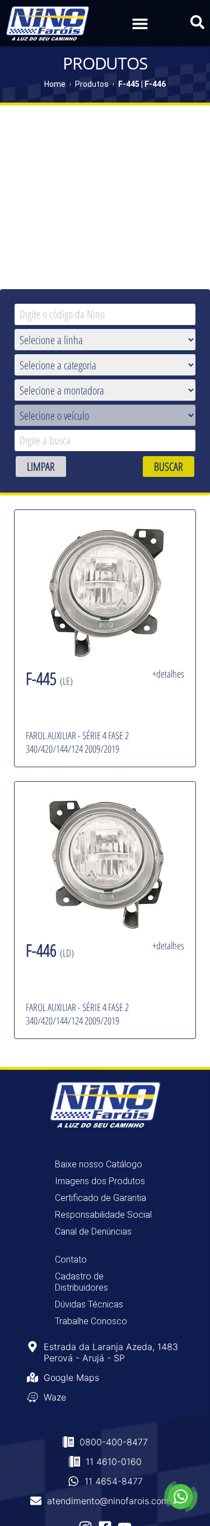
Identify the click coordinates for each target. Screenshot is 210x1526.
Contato (71, 1259)
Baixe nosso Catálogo (98, 1164)
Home (55, 84)
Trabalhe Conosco (91, 1321)
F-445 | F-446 (142, 84)
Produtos (92, 84)
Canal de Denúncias (93, 1231)
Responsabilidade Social (103, 1214)
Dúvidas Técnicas (89, 1304)
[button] (140, 23)
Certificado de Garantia (100, 1198)
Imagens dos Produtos (100, 1181)
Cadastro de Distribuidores (81, 1282)
